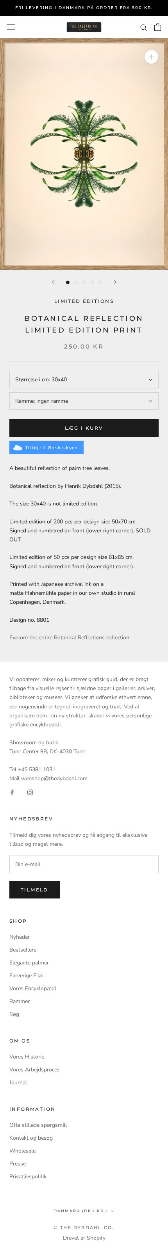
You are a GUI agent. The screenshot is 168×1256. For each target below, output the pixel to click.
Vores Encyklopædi (32, 988)
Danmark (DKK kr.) (80, 1210)
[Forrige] (53, 282)
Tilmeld (34, 890)
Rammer (19, 1001)
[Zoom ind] (151, 57)
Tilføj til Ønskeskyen (51, 448)
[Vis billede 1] (68, 282)
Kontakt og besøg (31, 1138)
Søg (14, 1014)
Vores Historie (26, 1056)
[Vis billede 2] (76, 282)
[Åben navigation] (11, 27)
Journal (18, 1082)
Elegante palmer (29, 962)
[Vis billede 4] (92, 282)
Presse (17, 1163)
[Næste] (115, 282)
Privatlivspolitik (27, 1176)
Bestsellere (22, 950)
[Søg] (143, 27)
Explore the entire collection (69, 637)
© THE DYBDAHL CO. (84, 1227)
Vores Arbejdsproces (34, 1069)
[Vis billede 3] (84, 282)
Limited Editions (84, 301)
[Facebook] (12, 791)
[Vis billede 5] (100, 282)
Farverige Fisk (26, 975)
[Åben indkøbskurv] (157, 27)
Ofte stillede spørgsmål (38, 1125)
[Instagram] (30, 791)
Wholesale (22, 1151)
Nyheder (19, 937)
